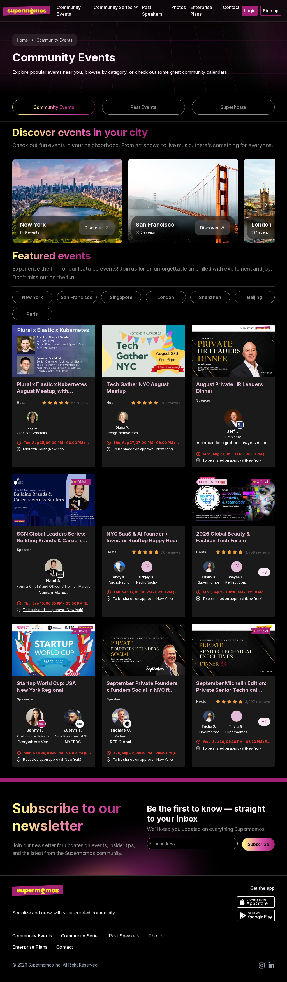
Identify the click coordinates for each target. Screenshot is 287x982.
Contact (231, 7)
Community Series (80, 936)
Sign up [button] (271, 10)
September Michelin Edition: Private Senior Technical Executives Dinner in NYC (231, 686)
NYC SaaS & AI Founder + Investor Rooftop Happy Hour (142, 537)
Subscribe (258, 844)
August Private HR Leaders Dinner (229, 387)
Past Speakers (152, 10)
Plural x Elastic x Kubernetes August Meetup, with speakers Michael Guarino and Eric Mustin (52, 388)
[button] (115, 7)
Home (22, 40)
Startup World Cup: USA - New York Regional (48, 686)
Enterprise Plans (201, 10)
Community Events (69, 10)
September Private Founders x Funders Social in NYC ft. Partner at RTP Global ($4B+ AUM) (142, 686)
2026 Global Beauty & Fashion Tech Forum (223, 537)
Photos (178, 7)
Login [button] (250, 10)
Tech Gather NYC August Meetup (138, 387)
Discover (93, 227)
